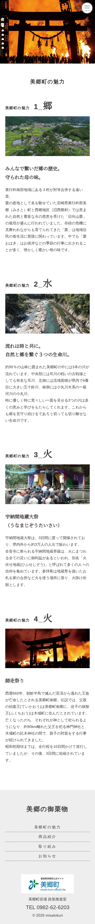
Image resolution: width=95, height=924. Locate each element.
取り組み (47, 846)
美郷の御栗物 (3, 18)
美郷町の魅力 (47, 827)
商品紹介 (47, 836)
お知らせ (47, 856)
